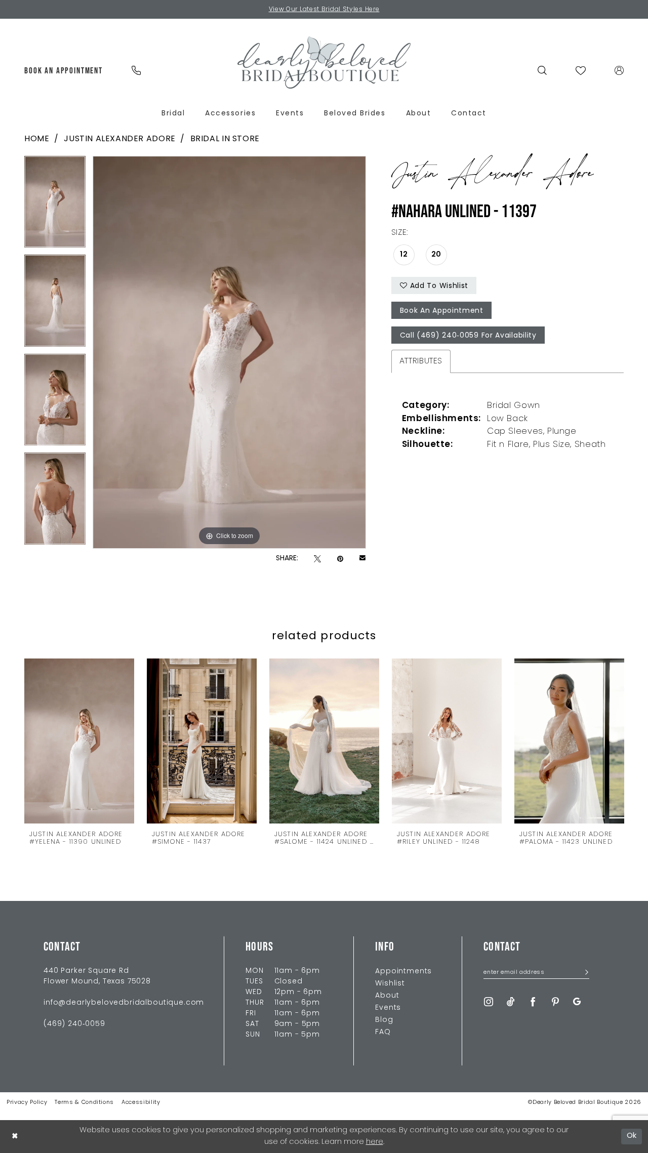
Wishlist (390, 983)
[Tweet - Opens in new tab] (317, 559)
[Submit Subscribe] (583, 973)
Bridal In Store (225, 139)
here (374, 1142)
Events (388, 1008)
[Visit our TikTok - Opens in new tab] (511, 1002)
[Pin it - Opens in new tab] (340, 559)
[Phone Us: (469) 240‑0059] (136, 70)
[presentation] (79, 740)
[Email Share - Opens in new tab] (362, 559)
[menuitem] (63, 70)
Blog (384, 1020)
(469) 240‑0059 (74, 1024)
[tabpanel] (55, 205)
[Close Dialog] (14, 1136)
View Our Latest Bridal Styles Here (324, 10)
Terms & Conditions (84, 1102)
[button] (619, 70)
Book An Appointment (441, 311)
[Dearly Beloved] (324, 62)
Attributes (420, 361)
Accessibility (141, 1102)
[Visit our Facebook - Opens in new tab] (533, 1002)
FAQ (383, 1032)
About (387, 996)
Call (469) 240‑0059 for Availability (468, 336)
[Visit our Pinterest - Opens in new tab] (555, 1002)
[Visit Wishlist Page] (580, 70)
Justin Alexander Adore (119, 139)
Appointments (403, 971)
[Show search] (542, 70)
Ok (632, 1136)
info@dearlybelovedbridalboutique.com (124, 1003)
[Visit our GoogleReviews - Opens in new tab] (577, 1002)
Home (36, 139)
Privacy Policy (27, 1102)
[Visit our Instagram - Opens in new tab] (488, 1002)
